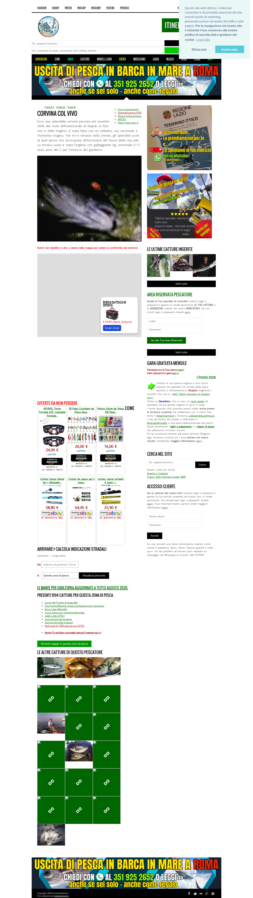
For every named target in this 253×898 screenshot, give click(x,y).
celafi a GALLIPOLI (55, 616)
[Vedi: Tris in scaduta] (107, 667)
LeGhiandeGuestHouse (201, 415)
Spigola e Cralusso (157, 473)
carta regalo (197, 401)
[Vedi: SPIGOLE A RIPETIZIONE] (79, 699)
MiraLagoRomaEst (157, 423)
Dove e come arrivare (129, 116)
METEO (122, 119)
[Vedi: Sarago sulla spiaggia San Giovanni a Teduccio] (79, 782)
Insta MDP (96, 7)
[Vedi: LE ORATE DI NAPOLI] (51, 835)
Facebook (41, 7)
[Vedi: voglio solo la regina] (51, 667)
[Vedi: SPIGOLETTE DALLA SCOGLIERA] (51, 699)
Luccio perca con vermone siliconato (65, 612)
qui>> (188, 312)
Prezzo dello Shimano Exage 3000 (166, 477)
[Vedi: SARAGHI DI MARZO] (107, 699)
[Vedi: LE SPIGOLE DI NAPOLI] (107, 810)
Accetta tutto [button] (229, 49)
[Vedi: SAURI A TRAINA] (107, 727)
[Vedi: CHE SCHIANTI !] (51, 782)
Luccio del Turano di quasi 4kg (61, 602)
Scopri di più (112, 327)
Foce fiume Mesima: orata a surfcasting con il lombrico (74, 606)
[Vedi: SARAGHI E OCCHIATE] (107, 782)
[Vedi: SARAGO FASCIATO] (79, 727)
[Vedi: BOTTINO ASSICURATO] (51, 810)
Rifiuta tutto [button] (199, 49)
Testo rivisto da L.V (128, 122)
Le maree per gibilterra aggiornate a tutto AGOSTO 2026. (82, 588)
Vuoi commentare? (128, 109)
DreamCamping (165, 415)
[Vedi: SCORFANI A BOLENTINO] (51, 754)
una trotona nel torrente (58, 619)
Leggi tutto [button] (203, 39)
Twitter (68, 7)
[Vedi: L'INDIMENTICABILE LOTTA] (51, 723)
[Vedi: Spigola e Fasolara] (107, 754)
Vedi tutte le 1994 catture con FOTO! (64, 626)
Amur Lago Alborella (56, 609)
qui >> (175, 373)
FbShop (55, 7)
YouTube (110, 7)
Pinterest (124, 7)
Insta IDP (81, 7)
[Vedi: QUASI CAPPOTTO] (79, 810)
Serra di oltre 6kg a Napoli (59, 622)
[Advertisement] (89, 368)
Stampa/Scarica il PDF (130, 112)
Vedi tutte (181, 283)
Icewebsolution (61, 895)
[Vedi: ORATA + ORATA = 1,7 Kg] (79, 751)
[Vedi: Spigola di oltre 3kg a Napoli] (79, 667)
